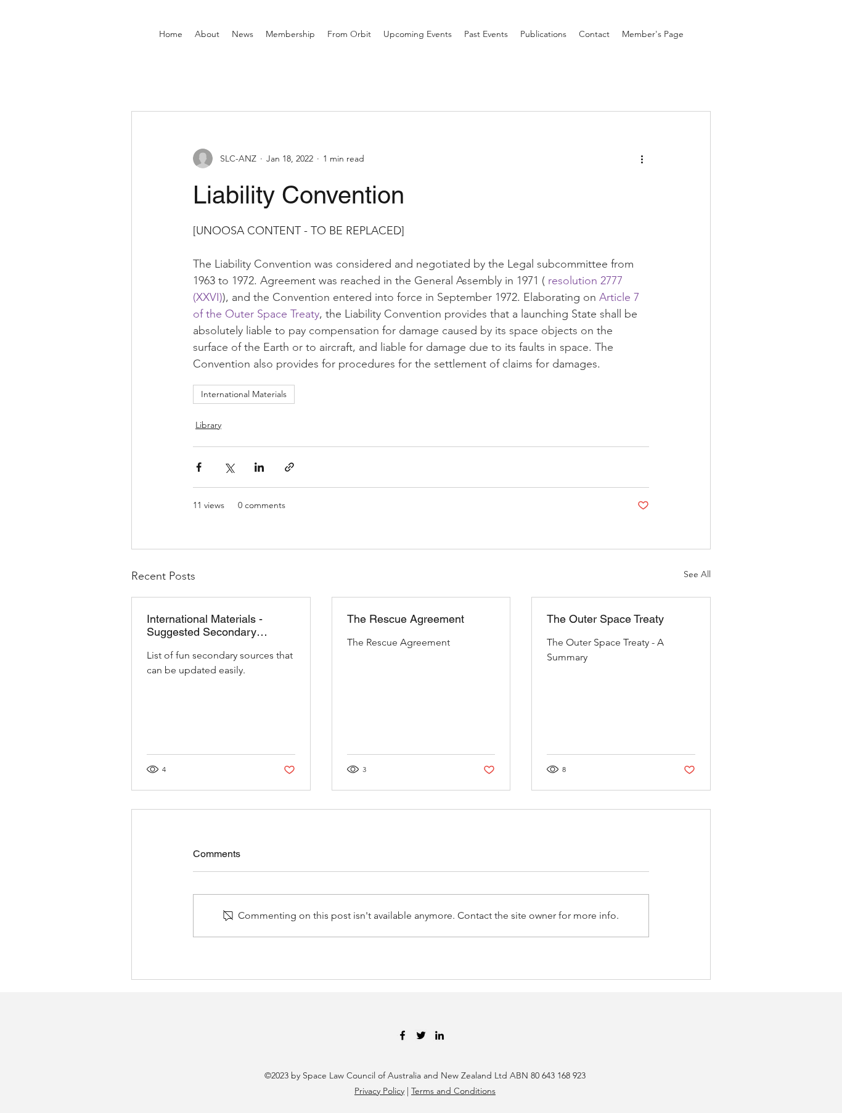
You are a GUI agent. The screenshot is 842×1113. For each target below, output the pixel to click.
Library (208, 424)
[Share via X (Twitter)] (229, 467)
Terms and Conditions (453, 1090)
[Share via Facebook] (199, 467)
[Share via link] (289, 467)
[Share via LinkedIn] (259, 467)
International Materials (244, 394)
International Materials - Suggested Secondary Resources (205, 625)
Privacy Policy (379, 1090)
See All (697, 574)
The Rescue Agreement (405, 618)
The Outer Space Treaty (605, 618)
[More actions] (641, 158)
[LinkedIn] (439, 1035)
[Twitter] (421, 1035)
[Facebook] (402, 1035)
